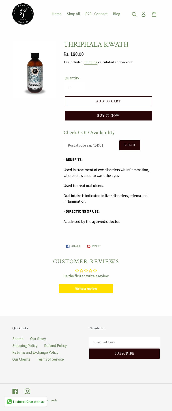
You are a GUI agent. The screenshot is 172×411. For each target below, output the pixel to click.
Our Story (38, 338)
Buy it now (108, 116)
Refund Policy (55, 345)
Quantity (72, 78)
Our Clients (21, 359)
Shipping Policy (24, 345)
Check (130, 145)
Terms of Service (50, 359)
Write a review (86, 288)
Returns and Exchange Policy (35, 352)
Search (18, 338)
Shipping (90, 62)
